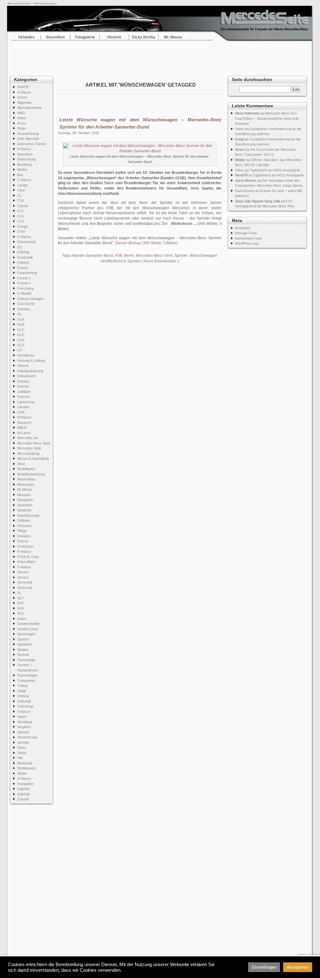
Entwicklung (26, 242)
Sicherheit (24, 582)
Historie (114, 37)
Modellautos (26, 469)
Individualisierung (30, 371)
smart (21, 619)
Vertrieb (23, 742)
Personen (24, 526)
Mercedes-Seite (19, 3)
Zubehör (23, 789)
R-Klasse (24, 551)
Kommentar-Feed (248, 238)
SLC (20, 598)
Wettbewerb (26, 768)
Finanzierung (27, 273)
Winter (22, 773)
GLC (20, 330)
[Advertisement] (160, 56)
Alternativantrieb (29, 107)
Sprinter (23, 639)
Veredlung (24, 722)
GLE (20, 335)
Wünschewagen (203, 255)
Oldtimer (23, 520)
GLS (20, 345)
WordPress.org (246, 243)
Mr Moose (24, 489)
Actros (22, 97)
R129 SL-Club (27, 557)
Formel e (24, 283)
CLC (20, 211)
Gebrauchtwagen (30, 299)
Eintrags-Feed (246, 233)
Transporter (26, 680)
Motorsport (25, 484)
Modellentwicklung (31, 474)
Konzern (23, 396)
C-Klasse (24, 180)
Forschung (25, 288)
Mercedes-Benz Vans (154, 255)
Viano (21, 747)
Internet (23, 386)
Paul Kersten (244, 191)
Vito (20, 758)
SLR (20, 608)
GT (19, 350)
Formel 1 (24, 278)
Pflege (22, 531)
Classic (22, 206)
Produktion (25, 546)
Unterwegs (25, 706)
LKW (20, 412)
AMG (21, 113)
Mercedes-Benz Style (33, 443)
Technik (23, 654)
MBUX (22, 427)
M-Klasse (24, 417)
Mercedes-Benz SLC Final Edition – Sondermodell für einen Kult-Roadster (267, 118)
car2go (22, 185)
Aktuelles (26, 37)
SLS (20, 613)
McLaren (24, 433)
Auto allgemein (28, 138)
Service (23, 572)
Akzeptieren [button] (297, 967)
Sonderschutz (27, 629)
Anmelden (242, 228)
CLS (20, 221)
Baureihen (55, 37)
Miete (21, 464)
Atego (21, 128)
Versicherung (27, 737)
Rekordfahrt (26, 562)
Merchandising (28, 453)
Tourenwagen (27, 675)
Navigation (25, 500)
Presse (22, 541)
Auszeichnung (28, 133)
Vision (21, 753)
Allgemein (24, 102)
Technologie (26, 660)
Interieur (23, 381)
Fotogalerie (85, 37)
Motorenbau (26, 479)
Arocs (21, 123)
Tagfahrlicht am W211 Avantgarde (275, 170)
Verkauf (23, 732)
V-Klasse (24, 711)
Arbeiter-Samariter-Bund (92, 255)
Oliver (239, 129)
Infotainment (26, 376)
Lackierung (25, 402)
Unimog (23, 696)
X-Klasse (24, 778)
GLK (20, 340)
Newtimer (24, 510)
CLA (20, 200)
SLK (20, 603)
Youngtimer (25, 784)
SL (19, 593)
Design (22, 226)
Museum (23, 495)
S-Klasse (24, 567)
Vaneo (22, 716)
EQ (19, 247)
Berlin (129, 255)
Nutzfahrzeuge (28, 515)
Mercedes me (27, 438)
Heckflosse (25, 355)
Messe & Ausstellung (33, 458)
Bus (20, 175)
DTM (21, 231)
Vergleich (24, 727)
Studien (22, 649)
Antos (21, 118)
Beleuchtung (26, 159)
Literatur (23, 407)
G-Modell (24, 293)
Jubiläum (24, 391)
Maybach (24, 422)
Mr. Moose (173, 37)
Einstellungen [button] (264, 967)
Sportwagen (26, 634)
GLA (20, 319)
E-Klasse (24, 237)
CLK (20, 216)
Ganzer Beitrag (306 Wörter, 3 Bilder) (146, 243)
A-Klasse (24, 92)
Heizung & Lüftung (31, 360)
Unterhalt (24, 701)
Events (22, 268)
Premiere (24, 536)
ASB (118, 255)
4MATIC (23, 87)
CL (19, 195)
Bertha (22, 169)
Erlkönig (23, 252)
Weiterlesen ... (183, 223)
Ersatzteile (25, 257)
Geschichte (26, 304)
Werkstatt (24, 763)
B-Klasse (24, 149)
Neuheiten (24, 505)
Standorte (24, 644)
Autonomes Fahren (31, 144)
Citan (21, 190)
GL (19, 314)
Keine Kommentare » (161, 261)
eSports (23, 262)
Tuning (22, 685)
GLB (20, 324)
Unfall (21, 691)
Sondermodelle (28, 624)
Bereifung (24, 164)
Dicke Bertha (143, 37)
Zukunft (23, 799)
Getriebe (23, 309)
